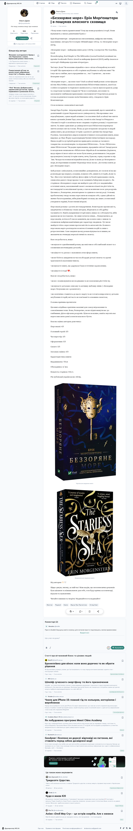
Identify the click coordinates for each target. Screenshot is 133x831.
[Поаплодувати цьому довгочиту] (70, 611)
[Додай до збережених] (38, 55)
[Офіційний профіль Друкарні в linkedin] (130, 828)
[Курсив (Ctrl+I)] (50, 647)
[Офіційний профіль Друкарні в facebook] (121, 828)
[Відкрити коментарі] (80, 611)
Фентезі (49, 605)
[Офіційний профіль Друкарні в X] (127, 828)
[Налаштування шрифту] (117, 12)
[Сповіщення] (96, 3)
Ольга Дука (24, 21)
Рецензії (58, 605)
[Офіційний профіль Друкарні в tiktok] (124, 828)
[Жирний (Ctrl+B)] (46, 647)
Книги (66, 605)
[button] (96, 3)
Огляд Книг (94, 605)
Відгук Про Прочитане (79, 605)
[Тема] (120, 3)
